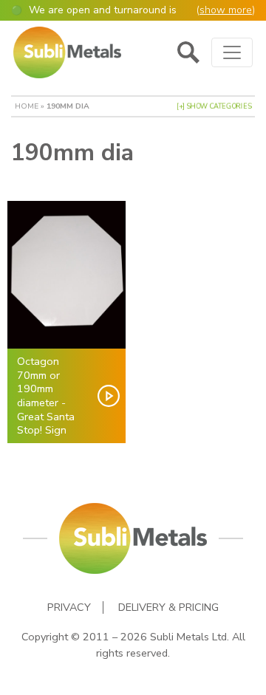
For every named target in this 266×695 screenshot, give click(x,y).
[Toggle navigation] (232, 52)
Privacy (69, 607)
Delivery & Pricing (168, 607)
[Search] (188, 52)
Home (26, 106)
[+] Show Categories (214, 106)
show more (226, 10)
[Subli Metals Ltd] (67, 52)
